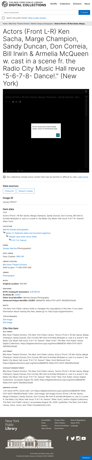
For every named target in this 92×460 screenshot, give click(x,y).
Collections (65, 4)
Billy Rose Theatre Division (15, 264)
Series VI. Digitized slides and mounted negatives (28, 233)
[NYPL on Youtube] (83, 438)
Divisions (77, 4)
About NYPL (75, 423)
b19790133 (35, 292)
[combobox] (40, 12)
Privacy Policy (60, 420)
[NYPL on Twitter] (73, 438)
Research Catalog (26, 191)
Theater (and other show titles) (23, 236)
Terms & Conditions (62, 426)
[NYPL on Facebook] (67, 438)
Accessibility (46, 420)
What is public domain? (37, 18)
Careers (44, 426)
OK (58, 135)
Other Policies (60, 423)
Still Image (7, 319)
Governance (59, 428)
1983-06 (20, 256)
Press (43, 423)
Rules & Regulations (78, 420)
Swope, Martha (10, 248)
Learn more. (83, 177)
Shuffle (53, 4)
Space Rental (46, 428)
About (87, 4)
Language (74, 426)
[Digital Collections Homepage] (24, 4)
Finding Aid (9, 191)
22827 (18, 294)
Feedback (86, 458)
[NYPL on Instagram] (78, 438)
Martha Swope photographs (15, 229)
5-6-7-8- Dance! (19, 240)
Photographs (8, 275)
